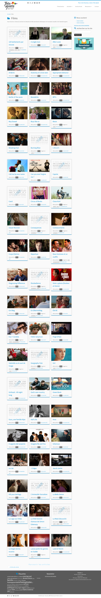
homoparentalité (56, 261)
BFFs (54, 97)
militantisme (16, 586)
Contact (97, 6)
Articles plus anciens (14, 567)
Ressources (88, 6)
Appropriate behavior (60, 73)
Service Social (78, 6)
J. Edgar (34, 468)
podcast (27, 586)
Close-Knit (56, 201)
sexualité (9, 590)
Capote (55, 174)
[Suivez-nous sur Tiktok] (33, 3)
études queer (12, 591)
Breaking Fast (14, 148)
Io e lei (11, 468)
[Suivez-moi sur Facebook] (28, 3)
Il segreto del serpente (17, 444)
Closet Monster (14, 228)
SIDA (18, 49)
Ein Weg (12, 310)
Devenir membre (80, 21)
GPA (68, 260)
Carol (11, 201)
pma (24, 586)
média (20, 586)
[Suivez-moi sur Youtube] (35, 3)
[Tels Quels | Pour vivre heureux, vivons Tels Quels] (11, 5)
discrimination (14, 578)
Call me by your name (17, 174)
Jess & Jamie (57, 468)
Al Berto (12, 73)
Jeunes (10, 584)
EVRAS (33, 578)
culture (9, 578)
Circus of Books (36, 201)
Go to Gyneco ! (15, 580)
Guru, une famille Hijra (17, 419)
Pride (16, 49)
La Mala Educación (59, 519)
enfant (54, 523)
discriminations (20, 578)
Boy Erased (13, 121)
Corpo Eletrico (14, 254)
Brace (55, 121)
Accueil (8, 14)
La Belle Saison (58, 494)
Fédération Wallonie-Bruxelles (81, 579)
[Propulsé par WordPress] (49, 595)
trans (54, 126)
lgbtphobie (21, 584)
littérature (10, 586)
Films (17, 47)
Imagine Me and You (38, 444)
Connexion (38, 578)
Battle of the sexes (16, 97)
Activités (69, 6)
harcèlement (20, 580)
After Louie (57, 42)
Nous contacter (80, 576)
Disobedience (36, 283)
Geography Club (37, 363)
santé (27, 588)
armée (32, 152)
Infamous (56, 444)
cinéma (20, 576)
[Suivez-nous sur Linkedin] (40, 3)
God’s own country (38, 392)
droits (25, 578)
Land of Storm (58, 549)
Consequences (36, 228)
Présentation (60, 6)
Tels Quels (42, 595)
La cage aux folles (15, 519)
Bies (18, 576)
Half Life (34, 419)
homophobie (11, 49)
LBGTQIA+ (13, 584)
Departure (34, 254)
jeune (8, 584)
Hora (54, 419)
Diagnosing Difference (17, 283)
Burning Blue (35, 148)
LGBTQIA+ (26, 584)
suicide (20, 590)
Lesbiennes (17, 584)
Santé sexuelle (32, 588)
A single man (35, 42)
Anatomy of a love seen (39, 73)
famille (54, 206)
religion (38, 288)
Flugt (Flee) (57, 337)
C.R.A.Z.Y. (56, 148)
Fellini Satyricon (37, 337)
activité (9, 576)
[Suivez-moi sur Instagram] (31, 3)
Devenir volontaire (80, 22)
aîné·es (15, 576)
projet (19, 588)
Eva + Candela (14, 337)
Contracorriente (58, 228)
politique (10, 588)
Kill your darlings (15, 494)
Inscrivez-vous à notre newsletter (81, 25)
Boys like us (35, 121)
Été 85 (55, 310)
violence (30, 590)
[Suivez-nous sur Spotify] (37, 3)
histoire (24, 580)
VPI (8, 591)
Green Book (57, 392)
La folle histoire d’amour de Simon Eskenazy (37, 522)
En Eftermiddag (36, 310)
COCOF (90, 579)
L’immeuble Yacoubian (39, 494)
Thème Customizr (59, 595)
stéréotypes (17, 589)
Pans (22, 586)
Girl (54, 363)
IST (32, 582)
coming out (55, 232)
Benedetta (35, 97)
